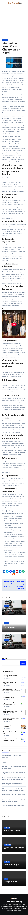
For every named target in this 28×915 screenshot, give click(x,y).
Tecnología (8, 844)
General (7, 861)
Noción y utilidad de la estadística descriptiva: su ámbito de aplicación (9, 711)
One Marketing (14, 902)
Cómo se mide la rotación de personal (13, 805)
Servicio (5, 40)
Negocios (7, 827)
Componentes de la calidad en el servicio (9, 584)
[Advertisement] (14, 21)
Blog (6, 878)
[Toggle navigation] (1, 3)
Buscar (4, 658)
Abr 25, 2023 (7, 678)
